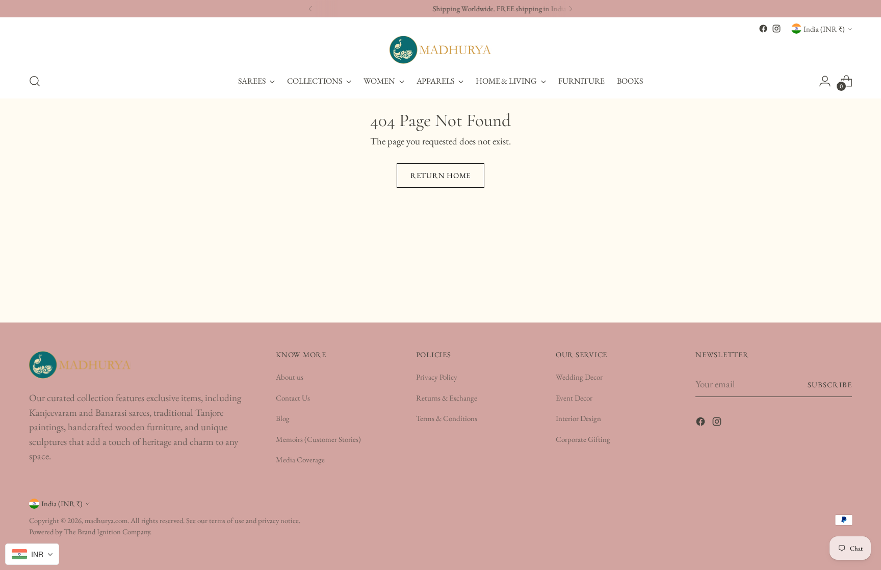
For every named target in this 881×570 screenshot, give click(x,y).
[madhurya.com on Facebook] (763, 28)
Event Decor (574, 398)
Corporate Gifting (583, 439)
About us (289, 377)
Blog (283, 418)
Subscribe (830, 384)
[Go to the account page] (825, 81)
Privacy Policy (436, 377)
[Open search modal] (34, 81)
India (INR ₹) (824, 29)
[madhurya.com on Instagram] (776, 28)
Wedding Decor (579, 377)
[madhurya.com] (440, 50)
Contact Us (293, 398)
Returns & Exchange (446, 398)
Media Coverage (300, 459)
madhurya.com (106, 520)
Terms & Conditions (446, 418)
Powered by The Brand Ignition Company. (90, 531)
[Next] (570, 8)
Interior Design (578, 418)
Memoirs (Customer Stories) (318, 439)
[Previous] (310, 8)
